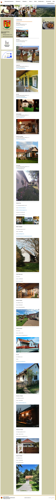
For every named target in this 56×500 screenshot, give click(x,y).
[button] (1, 11)
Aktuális (35, 1)
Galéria (54, 1)
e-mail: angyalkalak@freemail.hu (20, 68)
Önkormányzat (18, 1)
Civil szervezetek (48, 1)
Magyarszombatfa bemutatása (9, 1)
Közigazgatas (24, 1)
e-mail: (17, 168)
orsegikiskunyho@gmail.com (22, 402)
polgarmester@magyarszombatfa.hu (8, 36)
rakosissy (19, 281)
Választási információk (50, 3)
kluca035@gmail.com (21, 233)
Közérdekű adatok (40, 1)
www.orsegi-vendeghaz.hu (22, 207)
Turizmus (30, 1)
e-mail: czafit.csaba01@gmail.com (21, 139)
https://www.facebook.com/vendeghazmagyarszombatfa (24, 236)
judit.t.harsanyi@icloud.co (21, 361)
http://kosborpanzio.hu (19, 27)
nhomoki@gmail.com (21, 117)
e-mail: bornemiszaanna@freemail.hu (21, 97)
